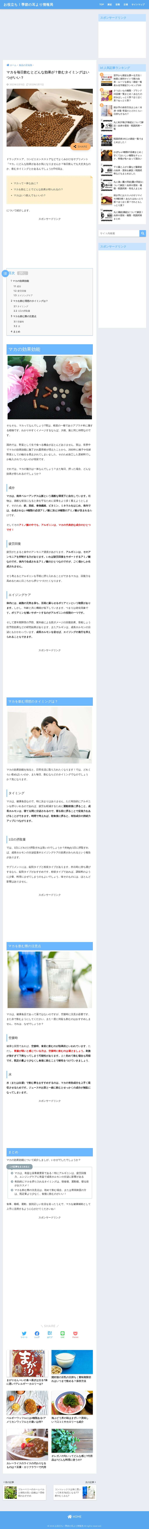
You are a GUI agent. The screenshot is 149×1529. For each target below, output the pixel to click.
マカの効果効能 (20, 281)
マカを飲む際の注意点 (23, 316)
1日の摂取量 (22, 311)
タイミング (21, 306)
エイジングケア (23, 295)
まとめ (15, 331)
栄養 (118, 4)
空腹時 (19, 321)
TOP (101, 4)
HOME (76, 1516)
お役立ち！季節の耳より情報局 (28, 4)
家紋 (110, 4)
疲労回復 (20, 291)
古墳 (126, 4)
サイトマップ (138, 4)
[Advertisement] (49, 34)
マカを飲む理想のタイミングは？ (29, 301)
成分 (17, 286)
